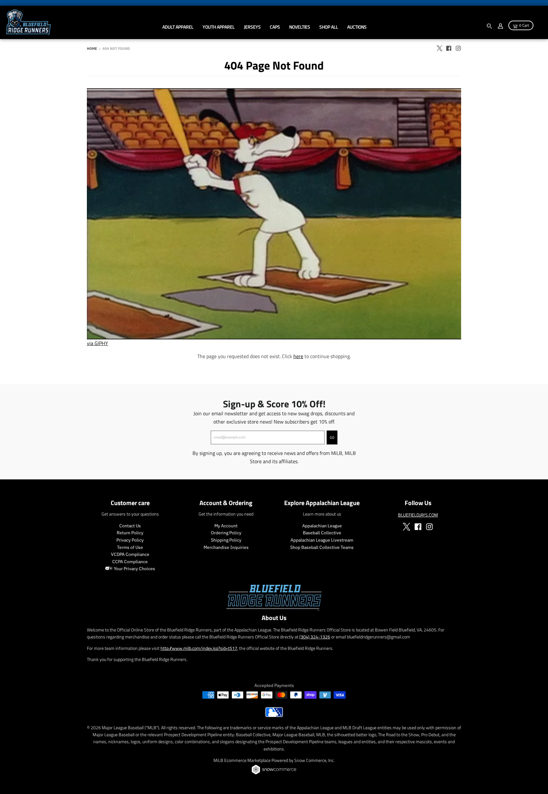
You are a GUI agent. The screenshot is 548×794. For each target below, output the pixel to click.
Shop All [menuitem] (328, 26)
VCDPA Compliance (130, 554)
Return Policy (130, 533)
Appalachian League (322, 526)
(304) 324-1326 (314, 636)
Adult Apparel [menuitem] (177, 26)
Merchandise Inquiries (226, 547)
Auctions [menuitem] (357, 26)
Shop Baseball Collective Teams (322, 547)
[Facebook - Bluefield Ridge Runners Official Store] (449, 48)
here (298, 356)
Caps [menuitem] (275, 26)
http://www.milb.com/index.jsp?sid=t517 (198, 648)
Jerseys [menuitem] (252, 26)
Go (332, 437)
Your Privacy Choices (134, 568)
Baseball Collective (322, 533)
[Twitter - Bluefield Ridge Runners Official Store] (439, 48)
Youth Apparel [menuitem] (219, 26)
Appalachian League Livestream (321, 540)
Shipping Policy (226, 540)
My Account (226, 526)
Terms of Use (130, 547)
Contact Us (130, 526)
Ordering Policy (226, 533)
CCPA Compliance (130, 561)
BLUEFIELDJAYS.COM (418, 514)
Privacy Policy (130, 540)
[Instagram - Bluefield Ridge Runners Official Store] (458, 48)
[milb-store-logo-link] (274, 715)
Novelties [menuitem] (299, 26)
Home (92, 48)
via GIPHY (97, 343)
